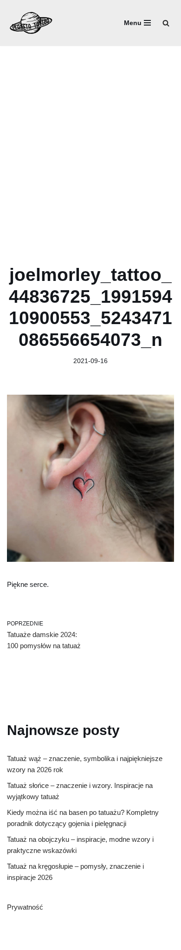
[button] (165, 23)
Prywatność (25, 907)
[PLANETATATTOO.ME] (31, 23)
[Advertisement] (90, 141)
